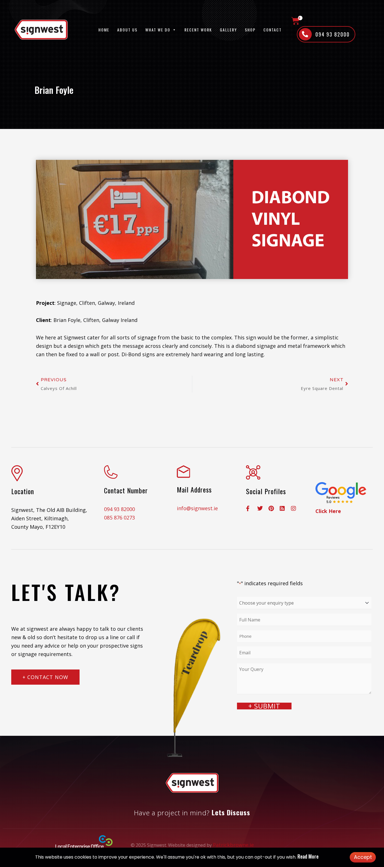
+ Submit (264, 706)
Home (103, 30)
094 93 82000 (119, 509)
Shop (250, 30)
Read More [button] (308, 856)
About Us (127, 30)
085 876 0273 (119, 517)
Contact (272, 30)
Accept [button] (363, 857)
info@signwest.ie (197, 508)
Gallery (228, 30)
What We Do (157, 30)
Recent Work (198, 30)
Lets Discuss (231, 812)
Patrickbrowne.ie (233, 844)
